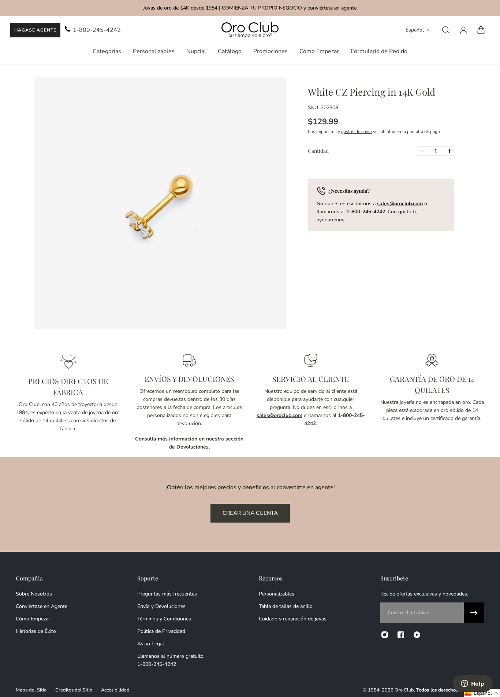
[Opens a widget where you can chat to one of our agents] (472, 684)
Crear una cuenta (250, 513)
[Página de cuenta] (463, 30)
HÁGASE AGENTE (35, 30)
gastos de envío (356, 131)
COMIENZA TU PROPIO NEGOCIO (261, 7)
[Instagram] (385, 635)
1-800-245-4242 (97, 30)
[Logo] (250, 30)
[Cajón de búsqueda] (446, 30)
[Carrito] (481, 30)
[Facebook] (401, 635)
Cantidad (318, 150)
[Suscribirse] (474, 612)
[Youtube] (417, 635)
